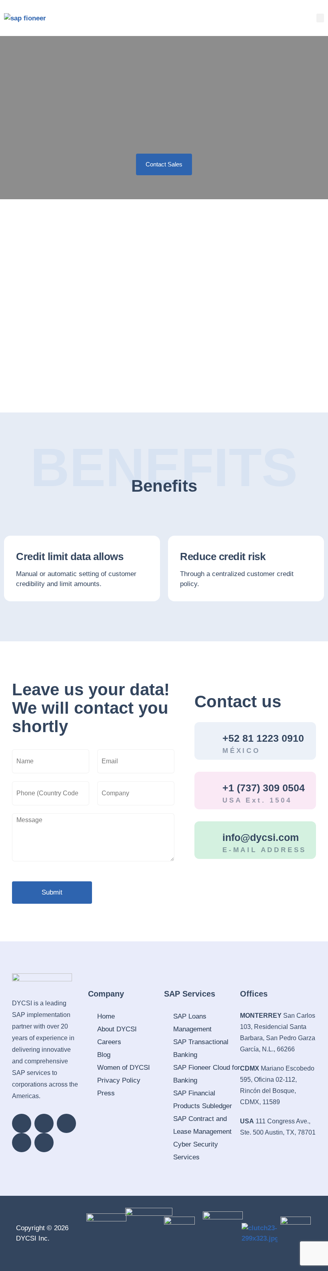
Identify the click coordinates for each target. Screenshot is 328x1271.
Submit (52, 892)
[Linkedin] (21, 1123)
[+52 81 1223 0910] (208, 741)
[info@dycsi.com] (208, 840)
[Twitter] (21, 1142)
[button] (320, 18)
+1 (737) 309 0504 (263, 787)
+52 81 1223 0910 (263, 738)
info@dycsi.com (260, 837)
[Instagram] (66, 1123)
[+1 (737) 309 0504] (208, 791)
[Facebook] (44, 1123)
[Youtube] (44, 1142)
